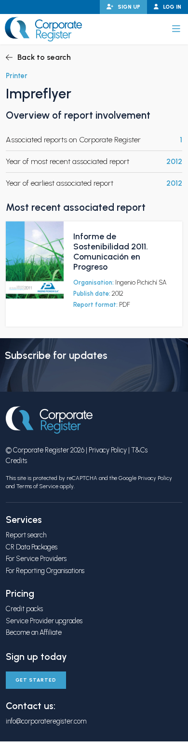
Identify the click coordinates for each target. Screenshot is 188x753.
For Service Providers (36, 558)
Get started (35, 680)
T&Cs (139, 450)
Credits (16, 460)
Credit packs (24, 608)
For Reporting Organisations (45, 570)
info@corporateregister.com (46, 721)
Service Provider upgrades (44, 620)
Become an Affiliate (34, 632)
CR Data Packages (31, 547)
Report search (26, 535)
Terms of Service (37, 486)
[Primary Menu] (176, 29)
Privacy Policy (108, 450)
